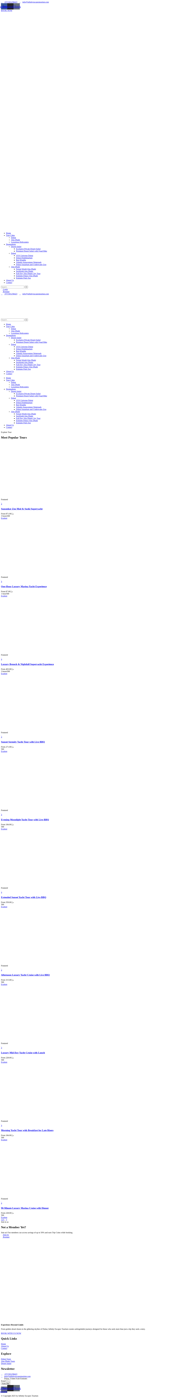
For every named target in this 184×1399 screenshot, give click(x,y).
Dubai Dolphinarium (24, 349)
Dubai (13, 329)
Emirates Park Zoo (23, 369)
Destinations (11, 335)
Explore (4, 518)
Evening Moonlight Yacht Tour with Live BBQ (25, 819)
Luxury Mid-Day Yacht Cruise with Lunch (23, 1052)
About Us (10, 371)
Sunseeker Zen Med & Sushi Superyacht (22, 509)
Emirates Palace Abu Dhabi (27, 367)
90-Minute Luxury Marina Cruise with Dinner (25, 1208)
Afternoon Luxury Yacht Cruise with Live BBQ (25, 975)
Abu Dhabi (15, 331)
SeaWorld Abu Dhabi (24, 362)
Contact (9, 374)
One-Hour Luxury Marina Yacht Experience (24, 586)
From (3, 514)
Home (8, 324)
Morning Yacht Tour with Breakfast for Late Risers (27, 1130)
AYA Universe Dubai (24, 347)
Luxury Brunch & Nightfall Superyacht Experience (27, 664)
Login (5, 289)
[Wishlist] (1, 502)
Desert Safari (16, 338)
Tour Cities (10, 326)
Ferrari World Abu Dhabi (26, 360)
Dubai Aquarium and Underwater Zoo (31, 356)
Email (3, 1381)
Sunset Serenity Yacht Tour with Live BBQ (23, 742)
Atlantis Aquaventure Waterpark (28, 353)
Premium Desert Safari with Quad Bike (31, 342)
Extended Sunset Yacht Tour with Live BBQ (23, 897)
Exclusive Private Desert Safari (28, 340)
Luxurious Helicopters (20, 333)
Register (6, 292)
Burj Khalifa (21, 351)
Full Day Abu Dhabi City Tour (28, 365)
